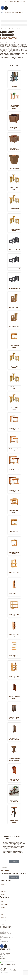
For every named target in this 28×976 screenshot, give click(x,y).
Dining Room (4, 904)
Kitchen (3, 907)
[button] (14, 21)
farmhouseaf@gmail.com (6, 937)
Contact (3, 894)
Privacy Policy (20, 964)
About (2, 887)
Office (2, 914)
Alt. (4, 932)
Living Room (4, 911)
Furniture (3, 891)
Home (3, 884)
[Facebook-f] (2, 8)
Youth (2, 924)
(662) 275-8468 (5, 870)
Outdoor (3, 917)
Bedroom (3, 901)
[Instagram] (6, 8)
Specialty (3, 921)
